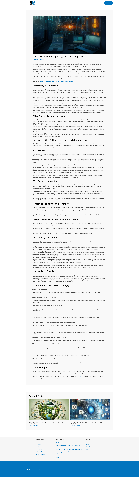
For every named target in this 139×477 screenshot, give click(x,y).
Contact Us (39, 449)
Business (36, 59)
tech (79, 376)
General (88, 444)
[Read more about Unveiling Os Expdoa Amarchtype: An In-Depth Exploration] (90, 409)
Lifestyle (88, 446)
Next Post (109, 388)
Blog (99, 3)
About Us (87, 3)
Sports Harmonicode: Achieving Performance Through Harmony (57, 81)
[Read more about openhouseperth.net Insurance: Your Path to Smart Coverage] (49, 409)
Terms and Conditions (39, 454)
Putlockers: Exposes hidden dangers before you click (69, 449)
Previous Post (30, 388)
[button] (101, 3)
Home (81, 3)
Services (94, 3)
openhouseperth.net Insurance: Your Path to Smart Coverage (46, 423)
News (87, 448)
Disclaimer (39, 452)
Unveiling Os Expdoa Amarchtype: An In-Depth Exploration (86, 423)
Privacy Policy (39, 451)
